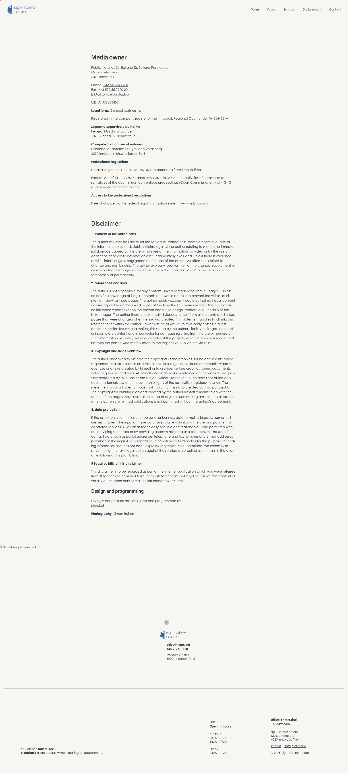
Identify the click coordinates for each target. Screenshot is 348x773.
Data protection (295, 746)
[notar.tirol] (21, 9)
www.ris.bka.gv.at (194, 203)
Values (271, 9)
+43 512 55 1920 (115, 85)
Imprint (276, 746)
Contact (335, 9)
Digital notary (312, 9)
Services (289, 9)
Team (255, 9)
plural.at (97, 505)
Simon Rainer (123, 514)
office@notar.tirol (116, 94)
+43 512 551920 (177, 649)
